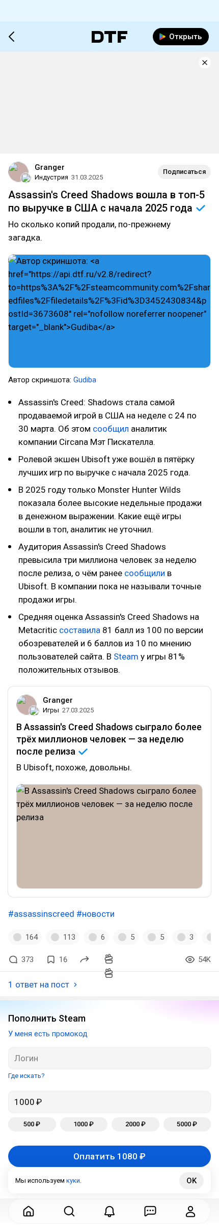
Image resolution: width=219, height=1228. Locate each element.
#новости (95, 914)
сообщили (144, 573)
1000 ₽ (83, 1124)
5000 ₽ (187, 1124)
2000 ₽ (135, 1124)
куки (73, 1180)
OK (191, 1180)
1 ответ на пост (38, 984)
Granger (50, 167)
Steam (126, 656)
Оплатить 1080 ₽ (109, 1156)
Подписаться (184, 171)
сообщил (111, 429)
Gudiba (84, 379)
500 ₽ (31, 1124)
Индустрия (51, 177)
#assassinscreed (41, 914)
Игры (51, 710)
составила (79, 630)
